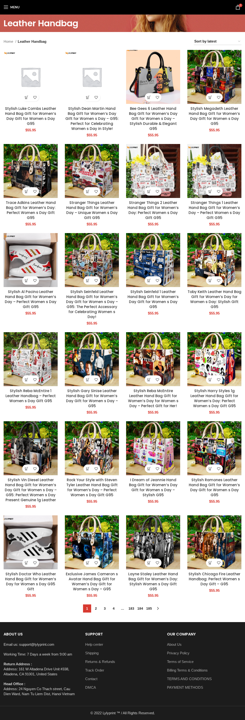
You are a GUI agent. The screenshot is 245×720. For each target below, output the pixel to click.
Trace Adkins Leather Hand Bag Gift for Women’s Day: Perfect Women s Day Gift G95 (31, 210)
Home (9, 41)
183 (131, 608)
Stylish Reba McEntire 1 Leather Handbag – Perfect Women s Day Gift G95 (31, 395)
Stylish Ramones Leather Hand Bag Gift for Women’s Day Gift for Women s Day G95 (214, 487)
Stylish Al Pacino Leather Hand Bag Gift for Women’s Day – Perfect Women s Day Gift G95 (30, 299)
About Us (174, 644)
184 (140, 608)
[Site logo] (122, 7)
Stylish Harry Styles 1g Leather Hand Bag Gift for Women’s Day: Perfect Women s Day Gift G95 (214, 398)
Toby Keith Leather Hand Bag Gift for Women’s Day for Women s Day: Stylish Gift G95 (214, 299)
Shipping (92, 653)
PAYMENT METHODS (185, 687)
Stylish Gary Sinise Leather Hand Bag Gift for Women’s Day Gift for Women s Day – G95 (92, 398)
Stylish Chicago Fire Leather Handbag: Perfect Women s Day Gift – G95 (214, 579)
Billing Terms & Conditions (187, 670)
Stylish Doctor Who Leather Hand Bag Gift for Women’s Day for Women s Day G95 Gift (30, 581)
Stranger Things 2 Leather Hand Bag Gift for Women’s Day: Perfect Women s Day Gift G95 (153, 210)
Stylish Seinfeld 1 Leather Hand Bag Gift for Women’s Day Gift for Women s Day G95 (153, 299)
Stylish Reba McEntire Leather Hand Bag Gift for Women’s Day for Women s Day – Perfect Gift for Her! (153, 398)
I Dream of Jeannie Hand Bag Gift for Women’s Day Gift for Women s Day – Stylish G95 (153, 487)
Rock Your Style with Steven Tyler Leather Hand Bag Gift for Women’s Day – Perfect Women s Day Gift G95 (92, 487)
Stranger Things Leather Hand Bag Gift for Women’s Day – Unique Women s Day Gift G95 (92, 210)
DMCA (90, 687)
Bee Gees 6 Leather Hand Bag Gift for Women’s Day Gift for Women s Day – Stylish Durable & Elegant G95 (153, 118)
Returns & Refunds (100, 662)
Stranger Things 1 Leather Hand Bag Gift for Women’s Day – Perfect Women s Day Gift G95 (214, 210)
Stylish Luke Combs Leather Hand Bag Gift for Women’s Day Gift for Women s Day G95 (30, 116)
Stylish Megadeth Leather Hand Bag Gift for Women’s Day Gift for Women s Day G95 (214, 116)
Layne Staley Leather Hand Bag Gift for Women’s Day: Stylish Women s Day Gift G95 (153, 581)
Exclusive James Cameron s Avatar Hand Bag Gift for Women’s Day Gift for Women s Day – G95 (92, 581)
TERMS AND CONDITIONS (189, 679)
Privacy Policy (178, 653)
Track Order (94, 670)
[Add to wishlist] (35, 97)
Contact (91, 679)
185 (149, 608)
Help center (94, 644)
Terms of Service (180, 662)
